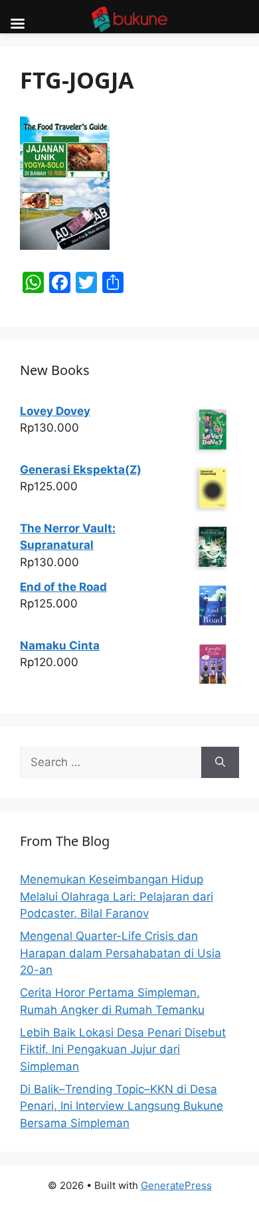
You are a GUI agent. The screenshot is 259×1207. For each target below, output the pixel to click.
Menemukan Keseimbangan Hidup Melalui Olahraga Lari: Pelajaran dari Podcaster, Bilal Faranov (116, 896)
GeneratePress (176, 1185)
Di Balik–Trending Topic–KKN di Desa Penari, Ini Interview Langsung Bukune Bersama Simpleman (121, 1106)
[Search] (220, 763)
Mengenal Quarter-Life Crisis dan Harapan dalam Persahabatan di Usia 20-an (120, 953)
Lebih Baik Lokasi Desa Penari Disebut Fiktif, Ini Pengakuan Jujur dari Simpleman (123, 1049)
